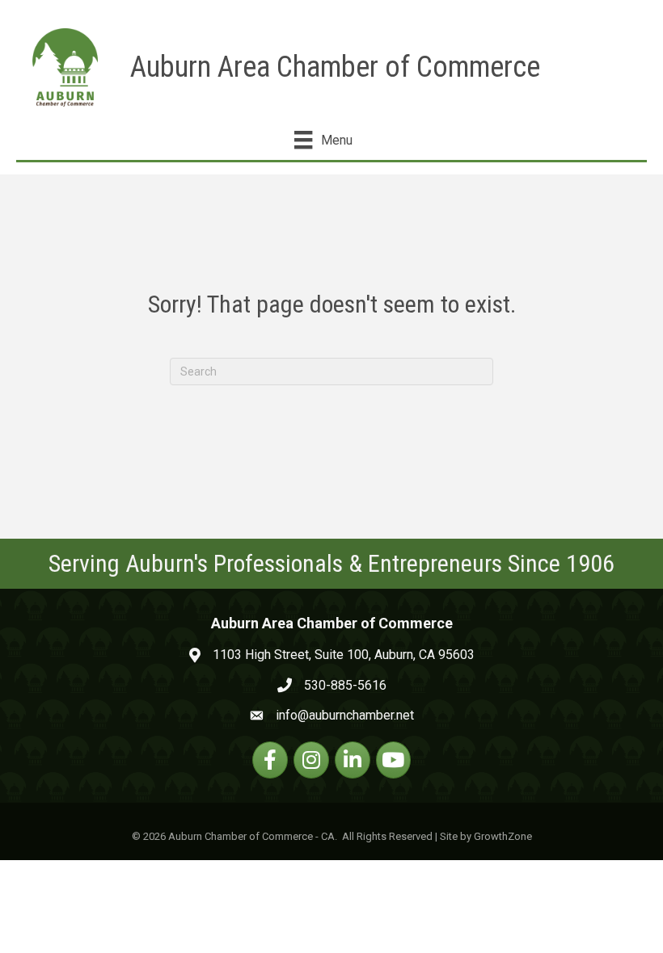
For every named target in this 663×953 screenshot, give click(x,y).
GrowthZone (503, 836)
